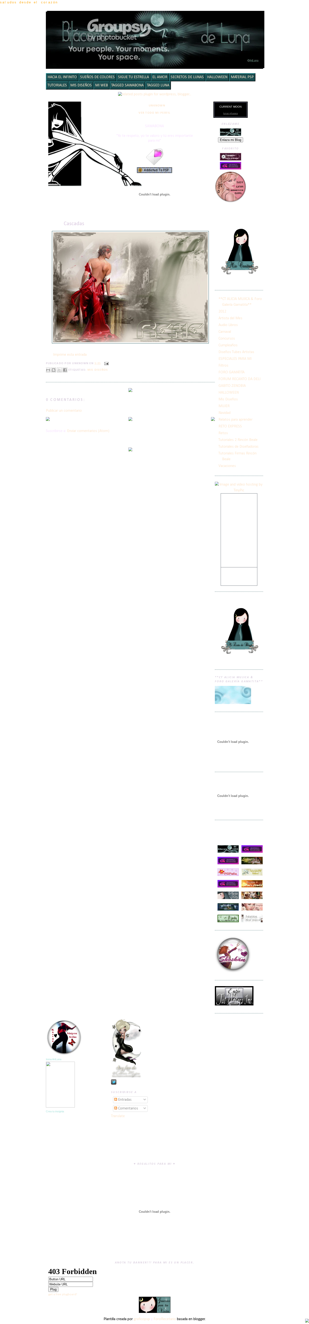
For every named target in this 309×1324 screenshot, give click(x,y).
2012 (222, 312)
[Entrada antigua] (213, 419)
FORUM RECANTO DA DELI (239, 379)
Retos (223, 433)
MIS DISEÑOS (81, 85)
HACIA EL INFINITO (62, 77)
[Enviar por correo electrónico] (48, 370)
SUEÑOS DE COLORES (97, 77)
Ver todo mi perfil (154, 112)
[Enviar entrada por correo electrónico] (105, 363)
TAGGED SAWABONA (127, 85)
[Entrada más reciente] (48, 419)
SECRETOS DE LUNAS (187, 77)
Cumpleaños (228, 345)
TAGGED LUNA (158, 85)
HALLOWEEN (217, 77)
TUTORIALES (57, 85)
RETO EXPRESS (230, 426)
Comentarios (127, 1108)
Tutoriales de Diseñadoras (238, 447)
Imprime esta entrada (70, 355)
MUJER (224, 406)
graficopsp (142, 1319)
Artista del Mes (230, 318)
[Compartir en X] (59, 370)
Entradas (124, 1100)
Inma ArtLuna (53, 1059)
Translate (118, 1116)
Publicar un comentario (64, 411)
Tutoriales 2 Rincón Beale (238, 440)
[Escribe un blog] (53, 370)
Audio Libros (228, 325)
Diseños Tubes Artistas (236, 352)
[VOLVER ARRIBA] (307, 1321)
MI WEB (101, 85)
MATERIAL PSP (242, 77)
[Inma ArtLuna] (60, 1106)
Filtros (223, 366)
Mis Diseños (97, 370)
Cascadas (74, 224)
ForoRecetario (165, 1319)
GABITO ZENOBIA (232, 386)
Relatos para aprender (235, 420)
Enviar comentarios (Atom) (88, 431)
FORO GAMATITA (231, 372)
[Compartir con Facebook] (65, 370)
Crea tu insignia (55, 1111)
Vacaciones (227, 466)
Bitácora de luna (156, 17)
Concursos (226, 339)
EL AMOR (159, 77)
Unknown (157, 105)
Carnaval (224, 332)
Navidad (224, 413)
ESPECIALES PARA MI (235, 359)
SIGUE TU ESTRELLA (133, 77)
